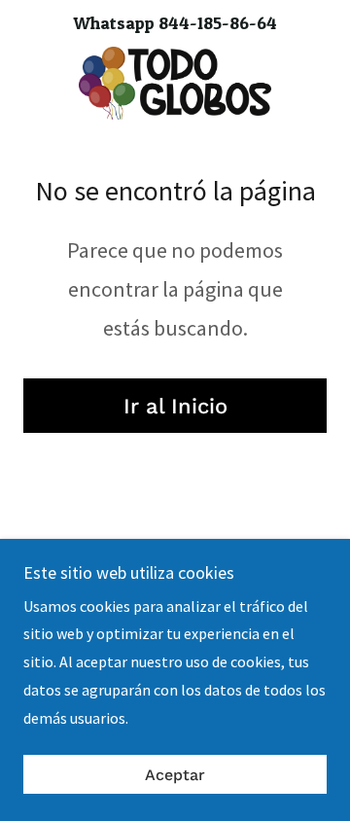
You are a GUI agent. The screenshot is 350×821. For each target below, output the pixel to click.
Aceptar (175, 775)
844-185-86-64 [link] (217, 23)
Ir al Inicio (175, 406)
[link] (174, 83)
